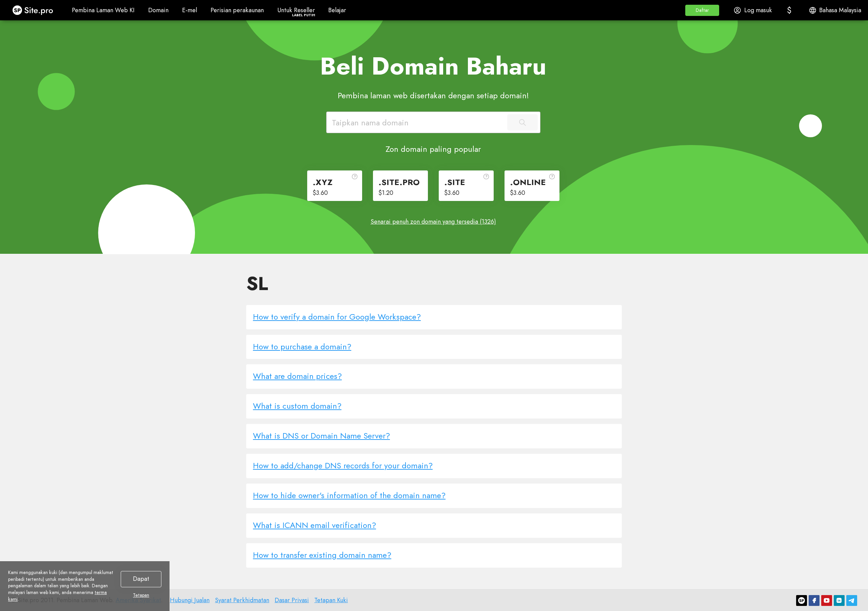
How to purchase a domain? (302, 346)
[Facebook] (814, 600)
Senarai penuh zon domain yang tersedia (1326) (433, 221)
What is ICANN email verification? (314, 525)
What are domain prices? (297, 376)
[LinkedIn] (839, 600)
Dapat (141, 578)
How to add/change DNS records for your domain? (343, 465)
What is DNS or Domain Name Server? (321, 436)
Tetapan (141, 595)
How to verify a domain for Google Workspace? (337, 317)
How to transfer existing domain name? (322, 555)
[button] (702, 10)
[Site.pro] (801, 600)
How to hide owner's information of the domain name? (349, 495)
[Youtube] (826, 600)
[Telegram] (851, 600)
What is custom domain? (297, 406)
